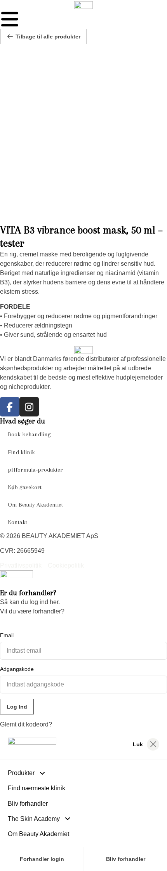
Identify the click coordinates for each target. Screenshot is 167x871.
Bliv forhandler (28, 803)
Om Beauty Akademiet (35, 504)
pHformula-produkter (35, 469)
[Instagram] (29, 406)
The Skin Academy (34, 818)
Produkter (21, 773)
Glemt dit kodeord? (26, 724)
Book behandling (29, 434)
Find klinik (21, 452)
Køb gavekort (25, 487)
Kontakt (17, 522)
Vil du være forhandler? (32, 611)
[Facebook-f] (9, 406)
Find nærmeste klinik (36, 788)
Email (7, 635)
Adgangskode (17, 669)
